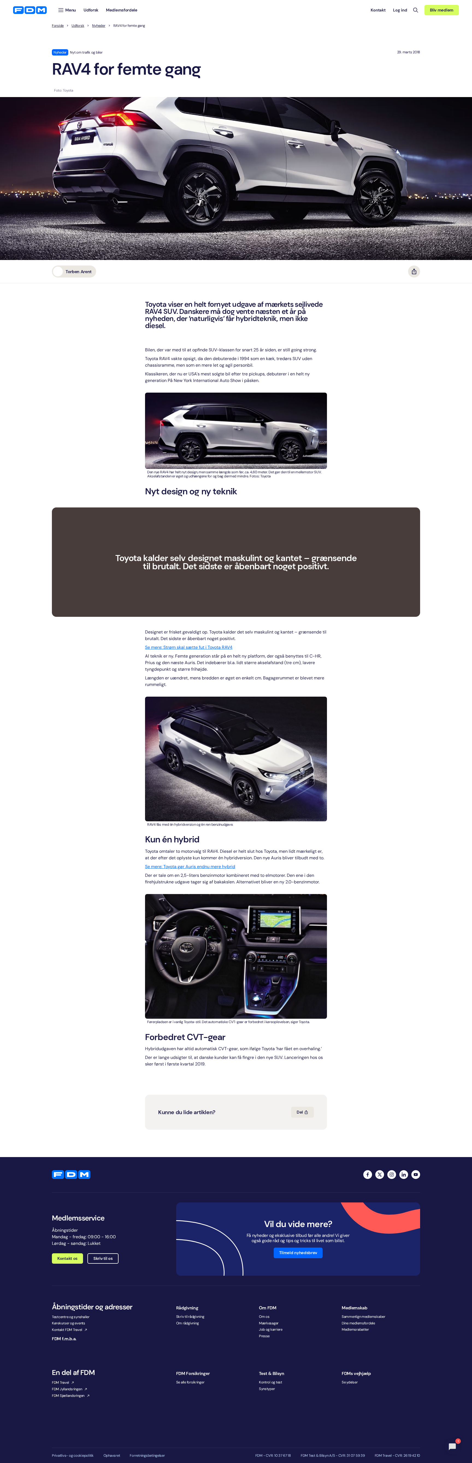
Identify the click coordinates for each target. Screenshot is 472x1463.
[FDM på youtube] (415, 1174)
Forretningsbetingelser (147, 1455)
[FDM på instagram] (391, 1174)
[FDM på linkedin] (403, 1174)
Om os (264, 1316)
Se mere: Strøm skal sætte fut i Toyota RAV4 (188, 647)
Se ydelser (350, 1382)
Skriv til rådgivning (190, 1316)
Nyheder (98, 26)
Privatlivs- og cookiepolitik (73, 1455)
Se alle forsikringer (190, 1382)
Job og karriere (270, 1329)
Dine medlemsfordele (358, 1323)
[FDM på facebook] (367, 1174)
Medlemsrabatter (355, 1329)
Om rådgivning (187, 1323)
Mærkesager (269, 1323)
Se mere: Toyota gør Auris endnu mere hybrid (190, 866)
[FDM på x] (379, 1174)
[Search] (415, 10)
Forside (58, 26)
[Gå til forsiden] (30, 10)
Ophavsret (112, 1455)
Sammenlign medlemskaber (363, 1316)
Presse (264, 1336)
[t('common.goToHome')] (71, 1174)
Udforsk (78, 26)
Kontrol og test (270, 1382)
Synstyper (267, 1388)
